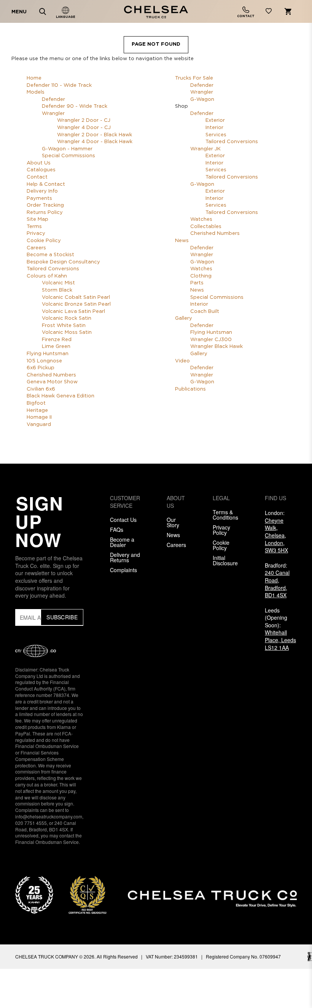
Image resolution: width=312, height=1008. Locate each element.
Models (36, 92)
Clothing (201, 276)
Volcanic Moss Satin (67, 332)
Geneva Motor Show (52, 382)
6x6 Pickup (40, 368)
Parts (197, 283)
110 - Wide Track (59, 85)
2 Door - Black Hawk (94, 135)
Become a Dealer (122, 542)
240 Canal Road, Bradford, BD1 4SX (277, 584)
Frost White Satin (64, 326)
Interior (214, 128)
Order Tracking (45, 205)
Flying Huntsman (47, 354)
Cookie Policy (44, 241)
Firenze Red (57, 340)
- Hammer (67, 149)
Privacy (36, 233)
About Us (39, 163)
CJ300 (211, 340)
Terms (34, 227)
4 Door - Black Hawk (94, 142)
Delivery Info (42, 191)
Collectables (205, 227)
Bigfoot (36, 403)
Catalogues (41, 170)
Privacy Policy (221, 529)
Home (34, 78)
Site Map (37, 219)
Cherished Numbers (51, 375)
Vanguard (39, 425)
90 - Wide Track (74, 106)
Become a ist (50, 255)
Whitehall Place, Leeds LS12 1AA (280, 639)
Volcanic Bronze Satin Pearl (76, 304)
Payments (39, 198)
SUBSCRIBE (62, 617)
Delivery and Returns (125, 557)
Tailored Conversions (53, 269)
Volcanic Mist (58, 283)
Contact (37, 177)
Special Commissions (68, 156)
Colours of (47, 276)
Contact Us (123, 519)
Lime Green (56, 347)
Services (215, 135)
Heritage (37, 410)
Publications (190, 389)
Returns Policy (45, 213)
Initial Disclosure (225, 560)
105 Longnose (44, 361)
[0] (268, 12)
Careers (36, 248)
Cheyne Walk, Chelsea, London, (276, 535)
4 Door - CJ (84, 128)
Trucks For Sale (194, 78)
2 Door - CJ (83, 120)
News (182, 241)
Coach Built (204, 311)
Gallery (183, 318)
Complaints (123, 570)
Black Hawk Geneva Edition (60, 396)
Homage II (39, 417)
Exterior (215, 120)
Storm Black (57, 290)
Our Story (173, 522)
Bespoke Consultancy (63, 262)
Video (182, 361)
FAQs (116, 529)
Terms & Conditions (225, 514)
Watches (201, 219)
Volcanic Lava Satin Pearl (73, 311)
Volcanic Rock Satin (66, 318)
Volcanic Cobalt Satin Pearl (76, 297)
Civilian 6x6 (41, 389)
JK (205, 149)
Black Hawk (216, 347)
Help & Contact (46, 184)
